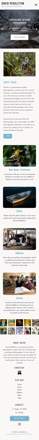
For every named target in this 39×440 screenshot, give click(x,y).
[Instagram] (19, 424)
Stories (19, 298)
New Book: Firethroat (19, 169)
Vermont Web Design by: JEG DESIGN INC (19, 434)
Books (19, 211)
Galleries (19, 253)
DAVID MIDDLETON (13, 3)
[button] (36, 5)
